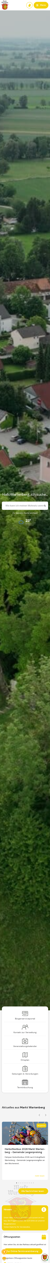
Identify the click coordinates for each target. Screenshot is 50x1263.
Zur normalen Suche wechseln (25, 513)
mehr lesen (39, 1176)
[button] (41, 5)
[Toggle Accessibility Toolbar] (4, 1251)
